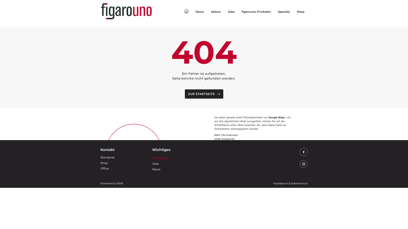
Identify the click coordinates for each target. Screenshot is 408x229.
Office (104, 168)
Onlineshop (160, 158)
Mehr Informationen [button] (226, 135)
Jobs (231, 12)
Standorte (107, 157)
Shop (300, 12)
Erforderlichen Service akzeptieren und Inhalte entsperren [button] (249, 142)
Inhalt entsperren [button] (224, 138)
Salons (216, 12)
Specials (284, 12)
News (200, 12)
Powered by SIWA (111, 183)
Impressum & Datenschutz (290, 183)
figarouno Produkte (256, 12)
